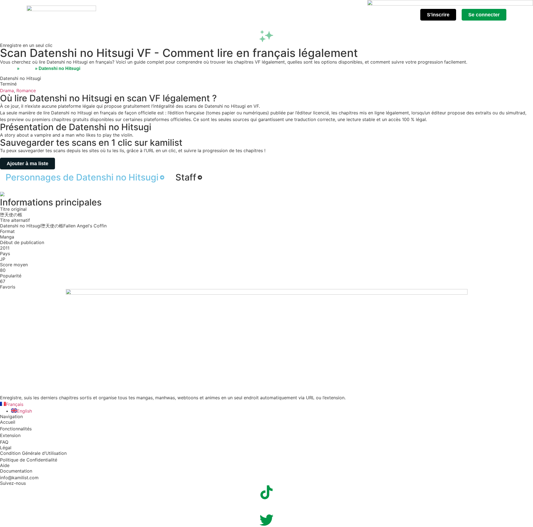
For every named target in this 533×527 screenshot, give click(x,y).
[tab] (85, 177)
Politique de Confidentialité (28, 460)
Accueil (8, 68)
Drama (7, 90)
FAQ (4, 442)
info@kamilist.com (19, 477)
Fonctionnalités (16, 428)
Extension (10, 435)
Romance (26, 90)
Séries (27, 68)
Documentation (16, 471)
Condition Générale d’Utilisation (33, 453)
